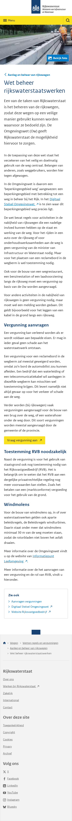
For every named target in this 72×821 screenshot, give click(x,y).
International (11, 700)
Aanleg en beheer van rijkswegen (29, 75)
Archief (7, 753)
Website (29, 612)
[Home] (4, 643)
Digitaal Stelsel (30, 606)
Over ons (8, 679)
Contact (7, 707)
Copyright (9, 732)
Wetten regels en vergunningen (40, 643)
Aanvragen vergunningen (26, 601)
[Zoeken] (67, 20)
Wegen (14, 643)
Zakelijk (8, 693)
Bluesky (12, 806)
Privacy (7, 746)
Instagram (13, 799)
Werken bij (19, 686)
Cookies (8, 739)
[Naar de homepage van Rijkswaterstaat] (36, 8)
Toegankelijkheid (13, 725)
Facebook (13, 778)
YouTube (12, 792)
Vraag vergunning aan (20, 439)
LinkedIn (12, 785)
